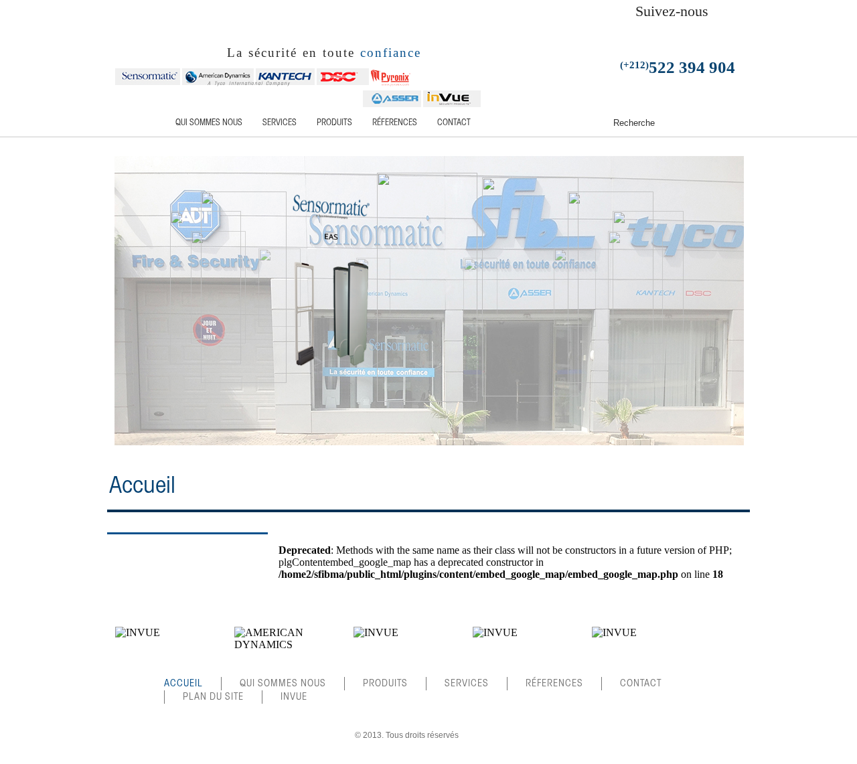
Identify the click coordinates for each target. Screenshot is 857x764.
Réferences (394, 123)
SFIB (166, 31)
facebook (589, 30)
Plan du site (213, 697)
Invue (294, 697)
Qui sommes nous (208, 123)
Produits (334, 123)
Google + (624, 30)
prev (106, 649)
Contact (454, 123)
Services (279, 123)
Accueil (140, 123)
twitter (606, 30)
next (720, 649)
